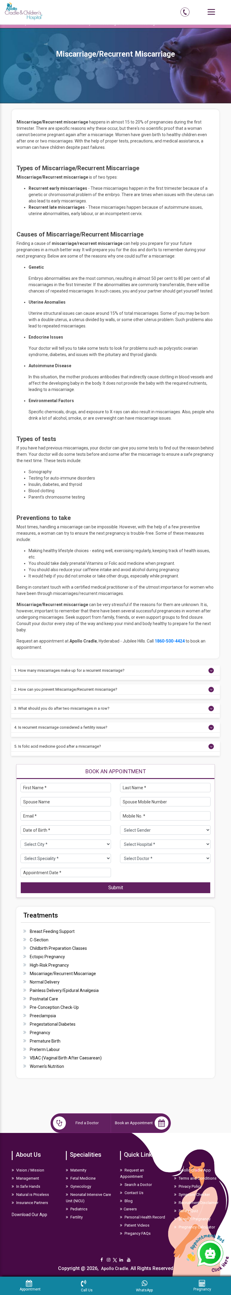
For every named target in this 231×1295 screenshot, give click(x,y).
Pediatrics (78, 1209)
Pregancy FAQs (137, 1233)
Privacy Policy (190, 1186)
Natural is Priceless (32, 1194)
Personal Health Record (144, 1217)
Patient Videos (136, 1225)
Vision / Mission (29, 1170)
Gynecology (80, 1186)
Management (27, 1178)
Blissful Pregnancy (194, 1219)
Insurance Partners (31, 1202)
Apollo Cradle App (194, 1170)
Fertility (76, 1217)
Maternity (77, 1170)
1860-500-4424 (170, 641)
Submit (115, 887)
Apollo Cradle (114, 1268)
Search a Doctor (138, 1184)
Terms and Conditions (197, 1178)
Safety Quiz (188, 1211)
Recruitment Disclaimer (198, 1202)
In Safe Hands (27, 1186)
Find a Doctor (87, 1123)
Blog (128, 1201)
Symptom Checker (194, 1194)
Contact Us (133, 1192)
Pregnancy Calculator (196, 1227)
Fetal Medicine (82, 1178)
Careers (130, 1209)
